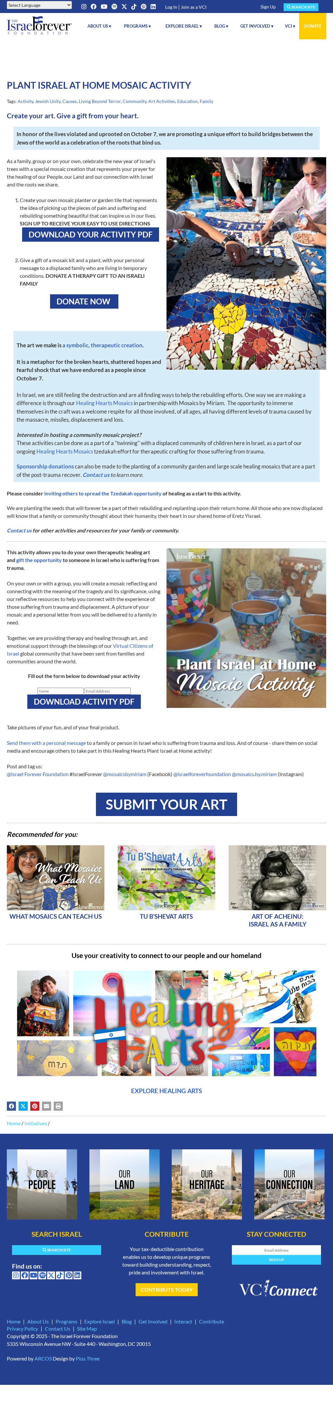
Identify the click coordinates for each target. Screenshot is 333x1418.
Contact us (96, 474)
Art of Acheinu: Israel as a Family (277, 920)
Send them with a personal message (46, 743)
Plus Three (88, 1358)
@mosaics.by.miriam (254, 774)
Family (206, 101)
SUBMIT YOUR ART (166, 804)
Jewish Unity (47, 101)
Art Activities (161, 101)
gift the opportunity (39, 560)
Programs (66, 1321)
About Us (38, 1321)
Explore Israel (99, 1321)
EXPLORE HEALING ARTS (166, 1090)
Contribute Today (167, 1289)
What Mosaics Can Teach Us (55, 916)
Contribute (211, 1321)
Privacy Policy (22, 1328)
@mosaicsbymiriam (124, 774)
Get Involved (153, 1321)
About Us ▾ (99, 26)
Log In (171, 7)
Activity (25, 101)
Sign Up (268, 6)
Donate (312, 26)
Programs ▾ (137, 26)
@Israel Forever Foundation (38, 774)
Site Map (87, 1328)
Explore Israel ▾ (184, 26)
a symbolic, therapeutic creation (101, 345)
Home (13, 1123)
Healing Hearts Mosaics (104, 403)
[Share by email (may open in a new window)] (46, 1106)
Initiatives (35, 1123)
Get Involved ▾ (256, 26)
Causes (69, 101)
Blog (127, 1321)
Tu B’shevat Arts (166, 916)
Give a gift (72, 115)
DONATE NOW (84, 301)
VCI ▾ (290, 26)
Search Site (303, 7)
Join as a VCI (193, 7)
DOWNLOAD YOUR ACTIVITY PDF (91, 234)
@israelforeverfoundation (202, 774)
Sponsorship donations (45, 466)
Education (187, 101)
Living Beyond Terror (100, 101)
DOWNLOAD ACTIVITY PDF (84, 701)
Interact (183, 1321)
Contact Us (57, 1328)
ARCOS (43, 1358)
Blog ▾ (221, 26)
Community (134, 101)
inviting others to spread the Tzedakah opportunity (103, 493)
